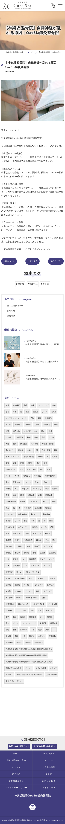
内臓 (40, 495)
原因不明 (32, 559)
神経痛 (28, 424)
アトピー (27, 585)
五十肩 (40, 456)
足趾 (27, 411)
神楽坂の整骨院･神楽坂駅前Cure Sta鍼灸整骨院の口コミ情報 (29, 649)
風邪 (22, 495)
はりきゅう (10, 514)
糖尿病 (47, 533)
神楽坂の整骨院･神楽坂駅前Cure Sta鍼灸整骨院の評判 (26, 655)
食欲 (29, 546)
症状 (7, 565)
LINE (50, 431)
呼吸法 (48, 508)
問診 (40, 629)
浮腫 (32, 520)
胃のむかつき (23, 604)
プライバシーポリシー (14, 681)
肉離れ (29, 450)
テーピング (17, 533)
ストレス (46, 565)
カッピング (10, 527)
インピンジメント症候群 (15, 578)
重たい (17, 552)
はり (7, 411)
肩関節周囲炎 (28, 456)
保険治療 (23, 443)
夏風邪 (15, 559)
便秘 (7, 533)
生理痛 (8, 540)
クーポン (9, 437)
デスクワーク (21, 610)
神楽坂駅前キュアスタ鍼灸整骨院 (29, 674)
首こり (45, 501)
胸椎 (14, 629)
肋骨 (7, 629)
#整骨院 (45, 284)
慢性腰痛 (52, 552)
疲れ (47, 629)
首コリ (37, 482)
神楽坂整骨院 (50, 476)
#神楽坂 (20, 284)
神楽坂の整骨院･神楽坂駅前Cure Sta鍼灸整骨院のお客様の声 (29, 661)
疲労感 (26, 552)
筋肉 (32, 405)
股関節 (49, 617)
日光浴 (38, 540)
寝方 (7, 623)
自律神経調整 (11, 501)
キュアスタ (37, 533)
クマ (25, 565)
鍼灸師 (8, 591)
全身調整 (38, 508)
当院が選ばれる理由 (13, 668)
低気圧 (53, 411)
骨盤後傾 (32, 617)
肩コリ (17, 540)
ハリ (23, 559)
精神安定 (9, 572)
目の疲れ (9, 546)
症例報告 (52, 636)
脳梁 (7, 463)
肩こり (8, 424)
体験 (32, 629)
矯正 (38, 463)
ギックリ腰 (52, 604)
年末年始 (37, 476)
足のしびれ (35, 514)
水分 (25, 520)
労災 (39, 610)
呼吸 (14, 411)
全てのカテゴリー (15, 305)
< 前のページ (9, 261)
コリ (7, 559)
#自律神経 (32, 284)
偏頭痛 (17, 585)
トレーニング (43, 405)
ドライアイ (35, 565)
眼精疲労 (48, 418)
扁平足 (35, 411)
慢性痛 (42, 552)
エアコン (41, 636)
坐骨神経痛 (22, 514)
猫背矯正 (48, 495)
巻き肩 (8, 636)
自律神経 (16, 405)
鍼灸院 (22, 501)
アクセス (9, 674)
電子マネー (17, 482)
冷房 (23, 636)
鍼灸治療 (11, 315)
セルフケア (38, 585)
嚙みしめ (16, 431)
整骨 (54, 501)
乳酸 (27, 533)
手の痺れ (16, 565)
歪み (16, 488)
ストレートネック (13, 476)
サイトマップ (48, 787)
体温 (14, 495)
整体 (7, 405)
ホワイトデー (23, 527)
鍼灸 (54, 405)
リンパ (17, 520)
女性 (45, 463)
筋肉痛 (8, 585)
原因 (32, 610)
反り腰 (51, 437)
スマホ (28, 482)
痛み (7, 508)
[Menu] (60, 5)
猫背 (36, 437)
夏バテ (31, 578)
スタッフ (53, 668)
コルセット (49, 610)
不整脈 (8, 520)
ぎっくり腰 (31, 469)
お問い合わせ (51, 674)
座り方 (15, 623)
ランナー (9, 597)
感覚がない (42, 578)
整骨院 (28, 642)
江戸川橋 (23, 629)
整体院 (8, 488)
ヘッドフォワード (29, 623)
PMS (53, 540)
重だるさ (46, 424)
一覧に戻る (32, 261)
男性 (21, 469)
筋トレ (19, 572)
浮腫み (35, 527)
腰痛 (14, 443)
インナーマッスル (32, 572)
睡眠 (56, 424)
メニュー (28, 668)
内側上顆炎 (46, 450)
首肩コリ (46, 482)
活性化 (54, 456)
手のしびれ (10, 450)
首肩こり (26, 476)
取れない (50, 585)
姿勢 (43, 437)
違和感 (52, 578)
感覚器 (22, 617)
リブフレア (47, 591)
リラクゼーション (31, 431)
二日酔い (19, 546)
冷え (43, 431)
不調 (16, 636)
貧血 (38, 591)
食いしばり (37, 488)
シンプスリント (38, 604)
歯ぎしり (25, 488)
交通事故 (9, 610)
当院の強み (38, 642)
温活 (47, 488)
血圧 (51, 520)
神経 (29, 437)
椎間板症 (34, 443)
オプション (47, 546)
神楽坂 (19, 642)
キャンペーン (34, 501)
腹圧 (14, 617)
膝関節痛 (53, 623)
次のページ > (55, 261)
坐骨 (34, 552)
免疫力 (55, 488)
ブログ (44, 411)
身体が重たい (11, 469)
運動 (39, 418)
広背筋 (8, 552)
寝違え (20, 450)
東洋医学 (19, 437)
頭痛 (7, 431)
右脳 (14, 463)
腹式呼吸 (43, 623)
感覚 (52, 527)
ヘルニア (27, 508)
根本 (7, 617)
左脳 (22, 463)
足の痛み (46, 514)
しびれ (37, 424)
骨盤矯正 (30, 495)
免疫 (7, 495)
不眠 (25, 405)
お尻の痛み (28, 540)
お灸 (48, 469)
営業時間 (9, 642)
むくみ (44, 527)
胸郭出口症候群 (48, 443)
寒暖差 (31, 636)
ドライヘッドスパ (13, 456)
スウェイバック (31, 597)
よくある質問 (41, 668)
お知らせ (11, 310)
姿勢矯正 (18, 424)
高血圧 (37, 546)
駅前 (56, 450)
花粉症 (44, 597)
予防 (32, 418)
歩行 (41, 617)
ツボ (47, 540)
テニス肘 (28, 591)
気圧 (41, 469)
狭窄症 (19, 597)
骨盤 (7, 443)
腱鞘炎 (30, 463)
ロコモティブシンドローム (16, 418)
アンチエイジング (47, 559)
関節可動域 (10, 604)
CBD (54, 629)
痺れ (7, 482)
